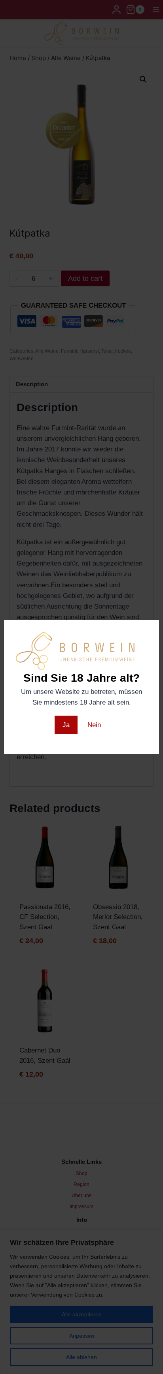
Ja (66, 725)
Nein (94, 725)
